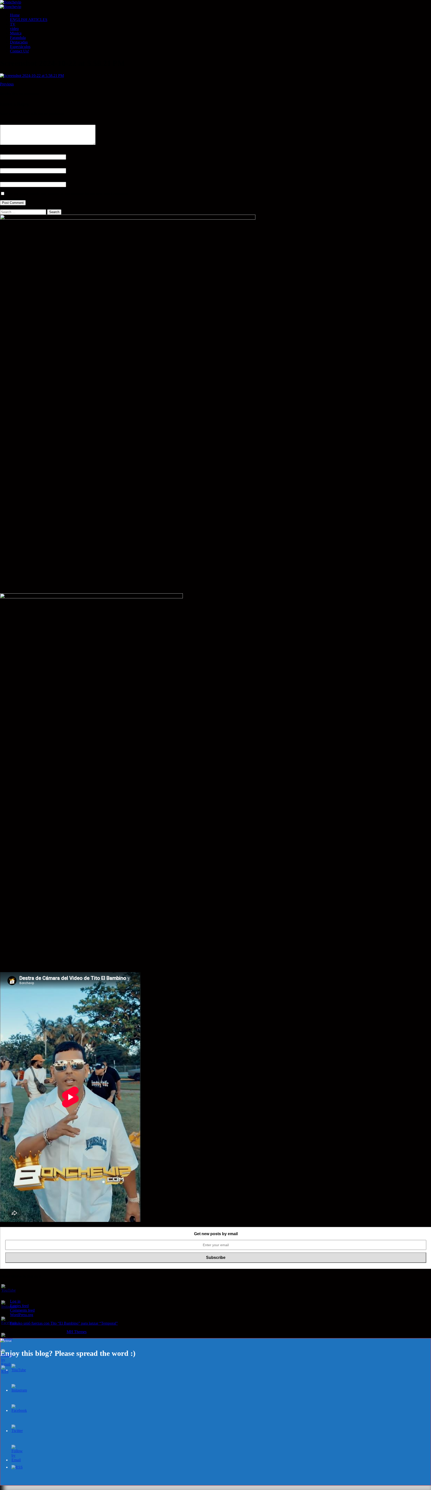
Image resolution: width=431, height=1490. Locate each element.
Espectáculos (20, 46)
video (14, 28)
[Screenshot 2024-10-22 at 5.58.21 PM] (32, 75)
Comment (7, 122)
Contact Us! (19, 51)
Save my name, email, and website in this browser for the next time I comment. (67, 194)
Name (5, 152)
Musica (15, 33)
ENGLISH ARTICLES (28, 19)
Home (15, 15)
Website (6, 179)
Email (5, 166)
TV (12, 24)
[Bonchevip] (10, 2)
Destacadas (19, 42)
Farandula (18, 37)
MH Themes (77, 1332)
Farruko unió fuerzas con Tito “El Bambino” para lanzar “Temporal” (64, 1323)
